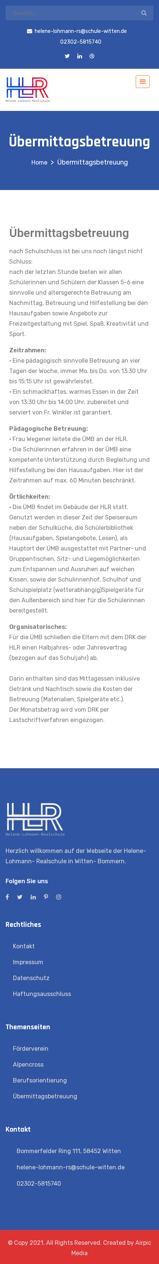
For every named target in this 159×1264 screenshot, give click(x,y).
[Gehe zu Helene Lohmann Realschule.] (39, 162)
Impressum (28, 962)
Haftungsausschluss (42, 993)
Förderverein (30, 1048)
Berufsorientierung (40, 1080)
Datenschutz (31, 978)
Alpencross (28, 1064)
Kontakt (24, 946)
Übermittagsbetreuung (45, 1096)
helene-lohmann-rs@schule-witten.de (71, 1167)
